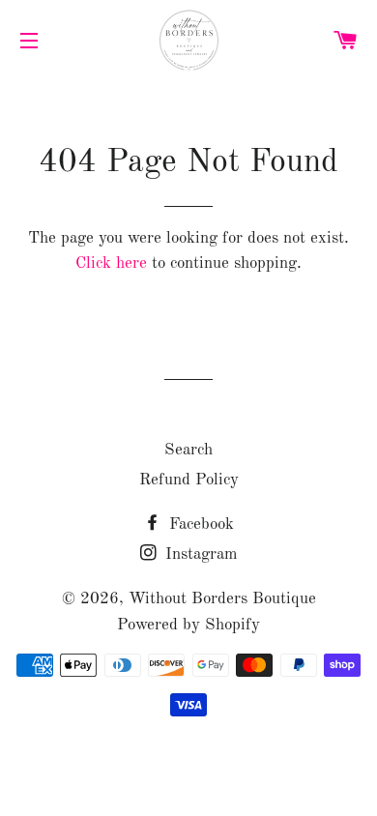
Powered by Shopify (188, 625)
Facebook (199, 524)
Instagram (199, 554)
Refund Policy (189, 480)
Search (188, 450)
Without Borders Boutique (222, 599)
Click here (111, 263)
